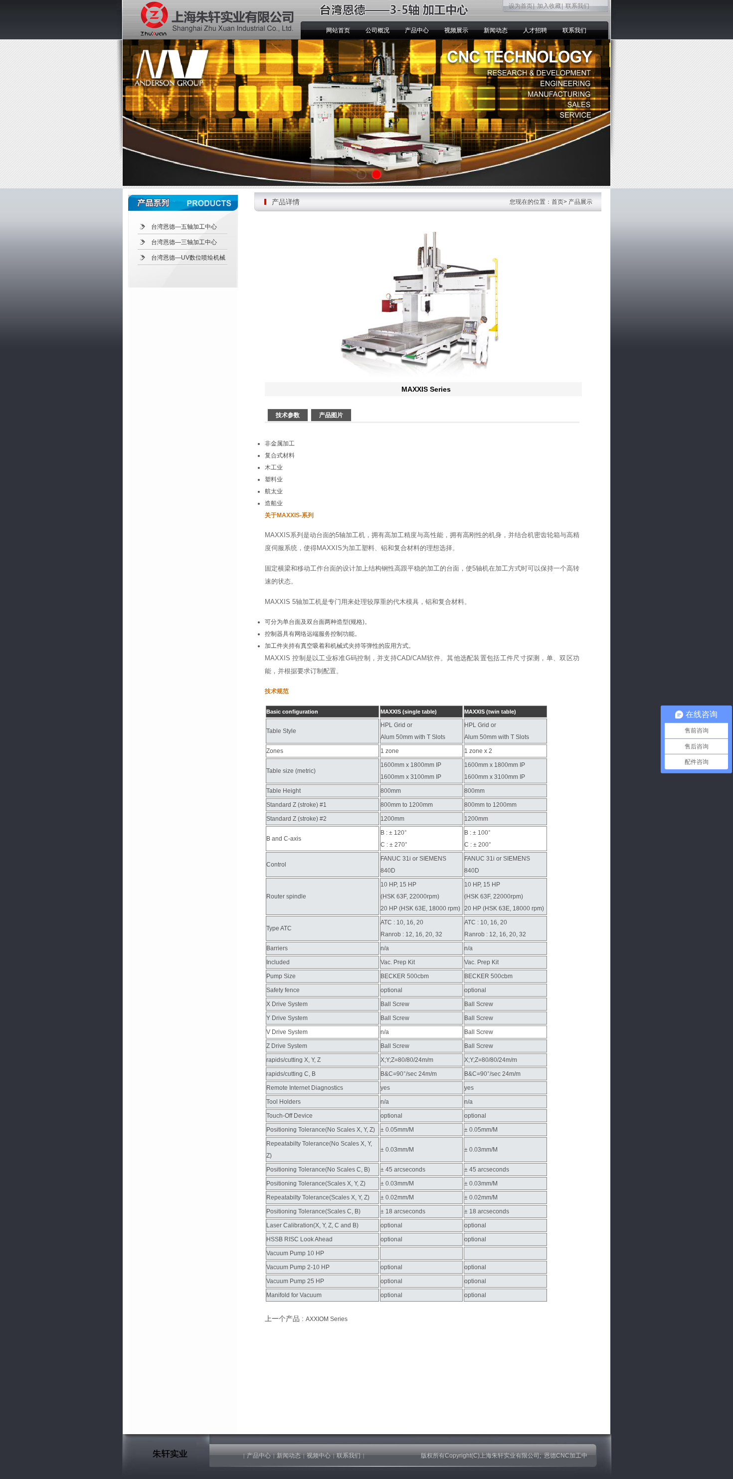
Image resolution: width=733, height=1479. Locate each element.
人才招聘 (535, 30)
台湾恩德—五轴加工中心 (184, 226)
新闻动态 (496, 30)
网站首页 (338, 30)
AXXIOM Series (327, 1319)
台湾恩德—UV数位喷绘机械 (188, 257)
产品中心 (417, 30)
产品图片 (331, 415)
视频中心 (319, 1455)
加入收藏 (549, 5)
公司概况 (377, 30)
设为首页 (521, 5)
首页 (557, 201)
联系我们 (577, 5)
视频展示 (456, 30)
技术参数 (288, 415)
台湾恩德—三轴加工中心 (184, 242)
